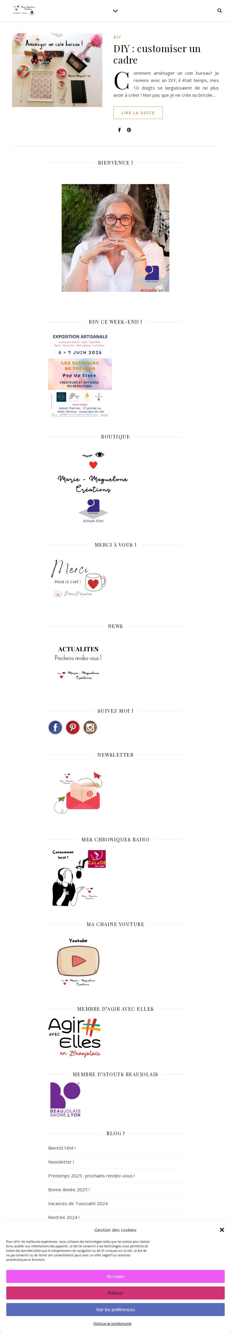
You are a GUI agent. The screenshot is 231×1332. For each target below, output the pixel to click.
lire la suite (138, 112)
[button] (222, 1230)
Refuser (115, 1293)
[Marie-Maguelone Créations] (24, 10)
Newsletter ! (61, 1162)
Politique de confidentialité (112, 1323)
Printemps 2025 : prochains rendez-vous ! (91, 1176)
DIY (117, 37)
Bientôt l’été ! (62, 1148)
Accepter (116, 1276)
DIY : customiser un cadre (157, 54)
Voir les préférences (115, 1309)
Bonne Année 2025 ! (69, 1189)
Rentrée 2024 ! (63, 1217)
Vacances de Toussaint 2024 (78, 1203)
